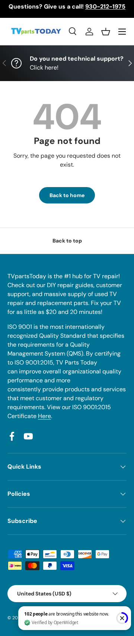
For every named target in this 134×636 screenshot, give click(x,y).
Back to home (67, 195)
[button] (106, 31)
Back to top (67, 240)
